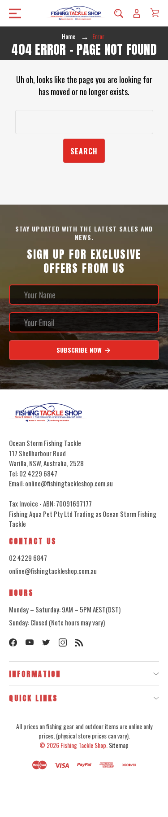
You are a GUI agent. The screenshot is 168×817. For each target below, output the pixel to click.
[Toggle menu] (12, 13)
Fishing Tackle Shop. (84, 745)
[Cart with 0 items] (154, 12)
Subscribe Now (79, 349)
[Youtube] (30, 642)
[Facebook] (13, 642)
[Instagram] (63, 642)
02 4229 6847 (28, 558)
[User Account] (136, 13)
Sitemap (119, 745)
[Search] (118, 13)
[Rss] (79, 642)
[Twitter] (46, 642)
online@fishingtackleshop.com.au (53, 571)
